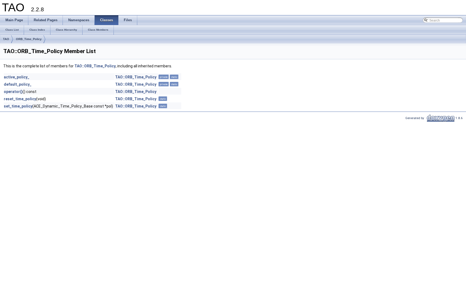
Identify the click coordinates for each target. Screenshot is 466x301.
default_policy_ (18, 84)
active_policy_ (16, 77)
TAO (6, 39)
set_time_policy (18, 106)
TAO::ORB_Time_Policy (95, 66)
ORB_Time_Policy (29, 39)
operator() (13, 91)
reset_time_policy (20, 99)
